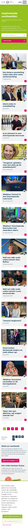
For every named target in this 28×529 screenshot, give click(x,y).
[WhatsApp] (13, 439)
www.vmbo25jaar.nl (8, 473)
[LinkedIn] (13, 437)
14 (22, 429)
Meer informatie (6, 524)
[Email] (22, 437)
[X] (16, 437)
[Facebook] (19, 437)
